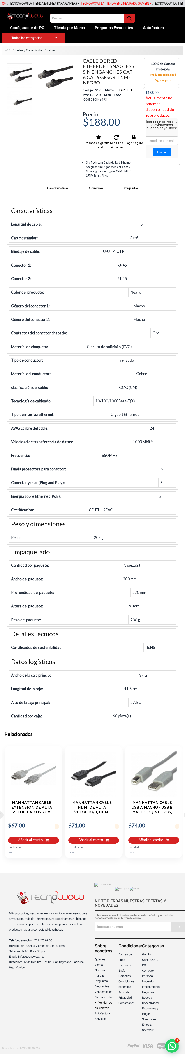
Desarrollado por (21, 1048)
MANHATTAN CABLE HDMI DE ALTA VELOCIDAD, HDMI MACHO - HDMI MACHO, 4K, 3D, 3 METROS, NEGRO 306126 (92, 807)
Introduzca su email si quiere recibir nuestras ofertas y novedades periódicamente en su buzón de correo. (134, 917)
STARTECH (125, 90)
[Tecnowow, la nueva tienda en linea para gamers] (25, 15)
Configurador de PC (27, 27)
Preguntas (131, 188)
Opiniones (96, 188)
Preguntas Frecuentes (114, 27)
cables (51, 50)
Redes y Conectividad (29, 50)
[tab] (57, 188)
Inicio (8, 50)
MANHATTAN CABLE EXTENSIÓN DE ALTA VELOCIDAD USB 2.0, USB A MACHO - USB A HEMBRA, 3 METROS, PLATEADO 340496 (31, 807)
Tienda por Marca (69, 27)
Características (58, 188)
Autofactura (153, 27)
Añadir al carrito (31, 840)
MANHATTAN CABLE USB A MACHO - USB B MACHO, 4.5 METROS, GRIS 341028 (152, 807)
